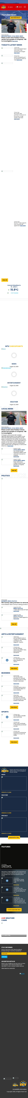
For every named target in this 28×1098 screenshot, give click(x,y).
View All (5, 280)
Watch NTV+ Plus (14, 837)
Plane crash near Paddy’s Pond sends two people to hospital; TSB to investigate (13, 39)
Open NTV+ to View (6, 792)
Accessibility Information (20, 1089)
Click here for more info (8, 968)
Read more (15, 41)
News (21, 36)
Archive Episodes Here (14, 910)
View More (14, 668)
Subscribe (4, 956)
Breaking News (6, 36)
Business (4, 601)
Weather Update (15, 17)
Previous (21, 866)
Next (25, 866)
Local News (15, 36)
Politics (14, 601)
